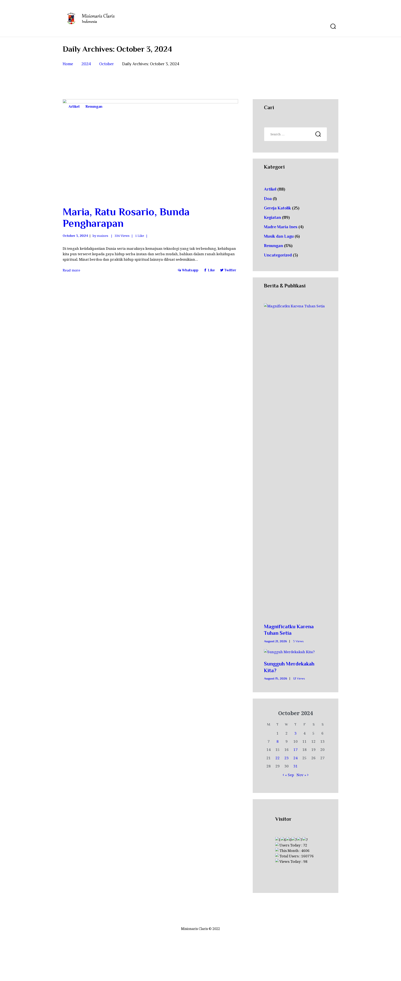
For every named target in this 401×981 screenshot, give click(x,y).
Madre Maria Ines (280, 226)
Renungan (93, 106)
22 (277, 757)
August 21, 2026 (275, 641)
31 (295, 766)
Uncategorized (278, 255)
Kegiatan (272, 217)
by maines (101, 235)
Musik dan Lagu (279, 236)
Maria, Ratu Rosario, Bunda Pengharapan (126, 217)
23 (286, 757)
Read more (71, 270)
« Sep (289, 774)
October (106, 64)
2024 (86, 64)
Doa (268, 198)
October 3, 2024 (75, 236)
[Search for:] (295, 134)
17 (295, 749)
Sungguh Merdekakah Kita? (289, 667)
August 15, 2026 (275, 678)
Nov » (301, 774)
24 (295, 757)
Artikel (74, 106)
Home (68, 64)
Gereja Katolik (277, 208)
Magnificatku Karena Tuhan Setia (289, 629)
